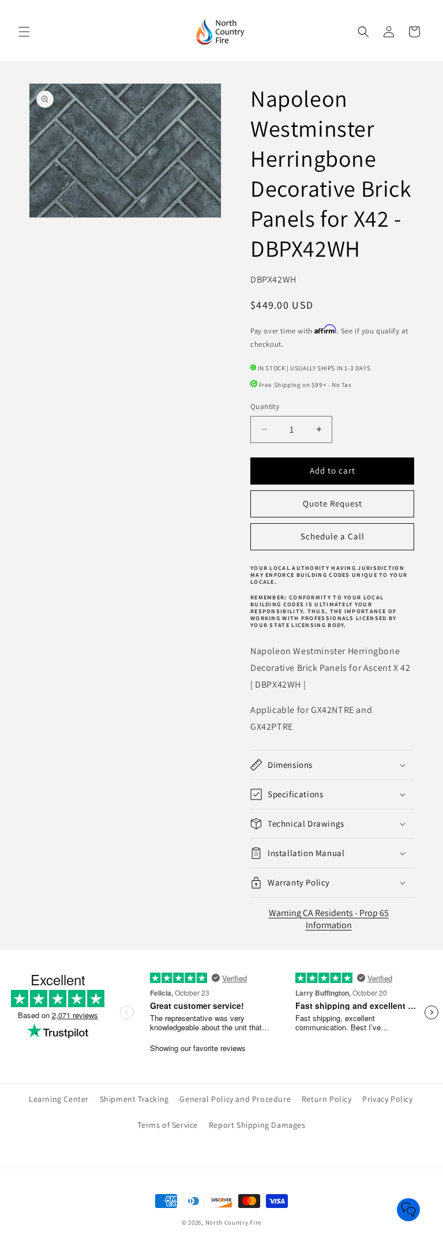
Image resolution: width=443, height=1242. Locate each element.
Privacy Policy (387, 1099)
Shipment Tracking (134, 1099)
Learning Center (59, 1099)
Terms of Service (167, 1125)
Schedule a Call (333, 536)
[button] (24, 31)
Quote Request (332, 503)
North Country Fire (233, 1222)
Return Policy (327, 1099)
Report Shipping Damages (257, 1125)
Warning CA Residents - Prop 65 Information (329, 919)
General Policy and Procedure (235, 1099)
